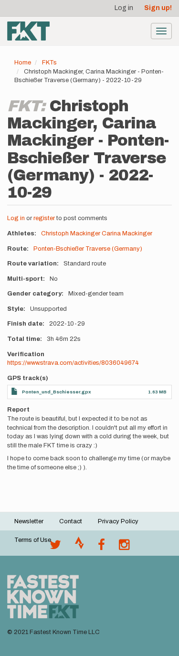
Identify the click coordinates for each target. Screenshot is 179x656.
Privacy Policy (118, 521)
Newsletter (28, 521)
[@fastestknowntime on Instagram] (124, 547)
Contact (70, 521)
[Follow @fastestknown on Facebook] (101, 547)
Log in (124, 7)
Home (22, 62)
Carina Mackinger (127, 233)
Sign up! (158, 7)
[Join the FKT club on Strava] (79, 547)
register (44, 218)
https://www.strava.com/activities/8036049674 (73, 363)
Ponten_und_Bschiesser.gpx (56, 391)
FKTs (49, 62)
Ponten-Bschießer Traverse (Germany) (87, 248)
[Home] (28, 31)
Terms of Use (32, 540)
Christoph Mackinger (70, 233)
